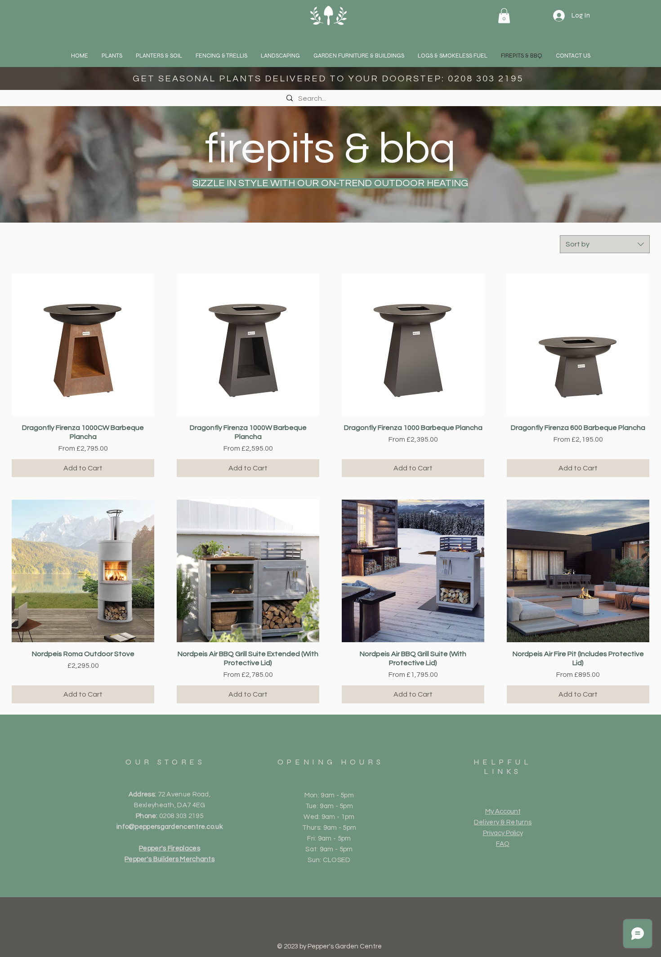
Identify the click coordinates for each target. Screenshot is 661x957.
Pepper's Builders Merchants (169, 859)
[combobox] (605, 244)
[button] (112, 56)
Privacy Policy (503, 833)
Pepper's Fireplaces (169, 848)
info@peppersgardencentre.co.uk (169, 826)
